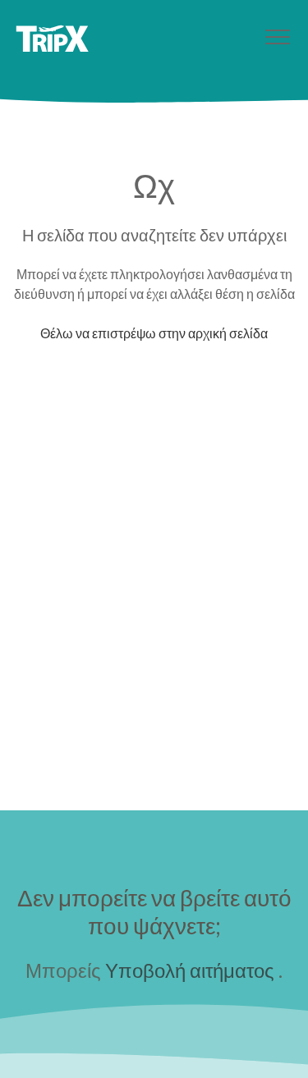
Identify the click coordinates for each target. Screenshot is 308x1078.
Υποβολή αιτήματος (189, 970)
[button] (277, 36)
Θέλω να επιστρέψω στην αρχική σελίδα (154, 333)
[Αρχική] (52, 38)
